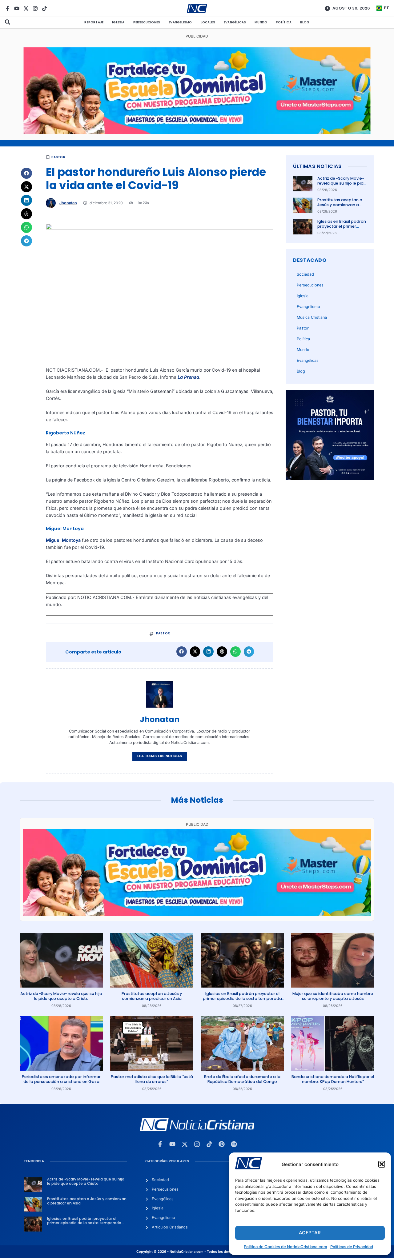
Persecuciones (146, 22)
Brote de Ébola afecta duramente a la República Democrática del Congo (242, 1079)
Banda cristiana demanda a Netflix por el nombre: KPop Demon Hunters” (332, 1079)
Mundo (261, 22)
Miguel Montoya (63, 540)
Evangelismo (180, 22)
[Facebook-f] (7, 8)
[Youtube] (16, 8)
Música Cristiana (312, 317)
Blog (305, 22)
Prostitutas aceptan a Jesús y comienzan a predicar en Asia (339, 205)
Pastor (58, 157)
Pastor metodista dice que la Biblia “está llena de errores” (152, 1079)
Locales (208, 22)
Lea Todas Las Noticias (159, 756)
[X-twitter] (26, 8)
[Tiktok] (44, 8)
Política (283, 22)
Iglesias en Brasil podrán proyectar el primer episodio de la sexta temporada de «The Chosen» (242, 998)
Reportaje (93, 22)
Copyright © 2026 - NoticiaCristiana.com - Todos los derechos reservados (197, 1252)
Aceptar (310, 1233)
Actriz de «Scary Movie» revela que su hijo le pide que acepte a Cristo (341, 183)
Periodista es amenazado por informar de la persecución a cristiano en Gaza (61, 1079)
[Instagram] (35, 8)
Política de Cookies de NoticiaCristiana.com (285, 1246)
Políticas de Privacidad (351, 1246)
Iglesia (118, 22)
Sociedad (305, 274)
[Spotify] (234, 1144)
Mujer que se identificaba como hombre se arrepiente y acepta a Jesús (332, 996)
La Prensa (188, 377)
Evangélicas (235, 22)
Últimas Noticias (317, 166)
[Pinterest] (222, 1144)
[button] (382, 1164)
